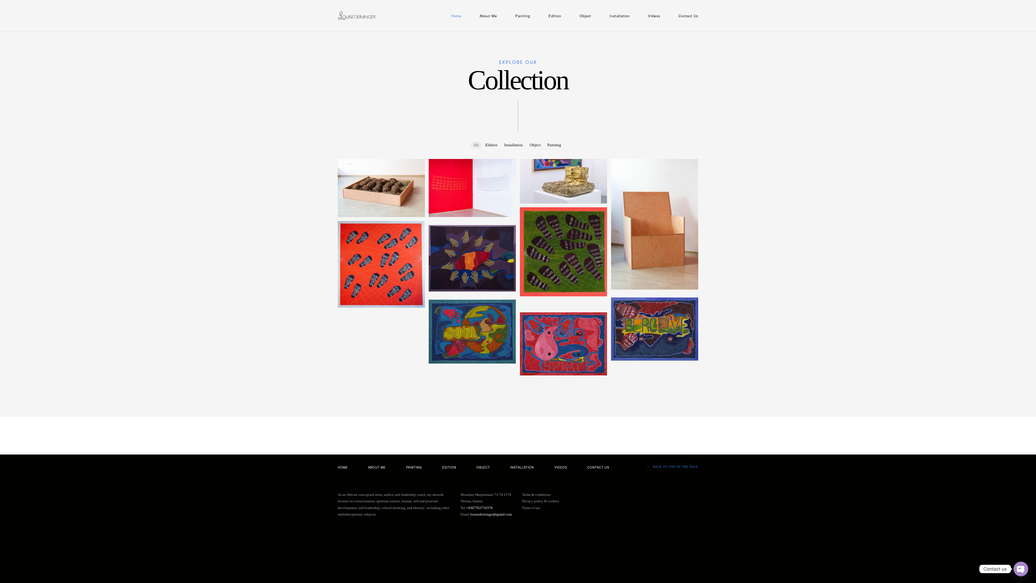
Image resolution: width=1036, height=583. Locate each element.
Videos (654, 15)
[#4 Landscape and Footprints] (381, 264)
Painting (522, 15)
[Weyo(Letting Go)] (381, 343)
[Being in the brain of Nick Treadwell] (381, 363)
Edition (554, 15)
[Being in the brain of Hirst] (381, 375)
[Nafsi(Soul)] (472, 332)
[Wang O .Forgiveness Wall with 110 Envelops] (472, 188)
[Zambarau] (472, 258)
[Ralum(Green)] (472, 383)
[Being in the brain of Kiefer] (472, 375)
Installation (619, 15)
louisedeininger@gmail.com (491, 514)
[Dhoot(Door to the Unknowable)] (381, 331)
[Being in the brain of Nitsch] (381, 359)
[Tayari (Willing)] (381, 314)
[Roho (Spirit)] (563, 343)
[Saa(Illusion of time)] (381, 335)
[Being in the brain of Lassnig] (472, 371)
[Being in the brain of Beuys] (381, 379)
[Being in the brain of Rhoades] (381, 351)
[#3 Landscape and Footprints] (472, 224)
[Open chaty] (1021, 569)
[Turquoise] (654, 296)
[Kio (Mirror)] (654, 380)
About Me (488, 15)
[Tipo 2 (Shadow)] (381, 339)
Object (585, 15)
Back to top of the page (675, 466)
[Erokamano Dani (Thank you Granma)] (381, 327)
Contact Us (688, 15)
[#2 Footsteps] (563, 251)
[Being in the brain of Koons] (381, 371)
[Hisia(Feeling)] (563, 307)
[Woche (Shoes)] (563, 181)
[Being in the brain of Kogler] (654, 372)
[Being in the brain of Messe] (654, 368)
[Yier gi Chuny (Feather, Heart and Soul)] (381, 347)
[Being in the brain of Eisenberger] (654, 376)
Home (456, 15)
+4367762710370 (479, 508)
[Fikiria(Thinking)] (563, 303)
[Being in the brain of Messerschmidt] (381, 367)
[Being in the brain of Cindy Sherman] (472, 379)
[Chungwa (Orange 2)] (381, 323)
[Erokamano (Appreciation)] (563, 382)
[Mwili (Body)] (563, 311)
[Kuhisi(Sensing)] (654, 329)
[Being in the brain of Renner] (381, 355)
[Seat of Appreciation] (654, 224)
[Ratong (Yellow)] (381, 318)
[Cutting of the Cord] (381, 188)
